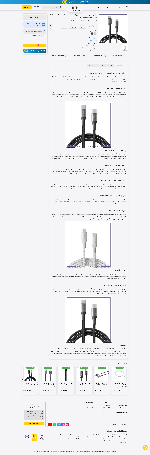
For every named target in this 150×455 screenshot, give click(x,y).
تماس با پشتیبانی (106, 410)
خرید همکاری (101, 7)
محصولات (108, 7)
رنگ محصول (93, 31)
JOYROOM (64, 27)
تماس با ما (90, 410)
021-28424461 (30, 423)
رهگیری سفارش (106, 408)
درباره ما (91, 405)
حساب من (108, 405)
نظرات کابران (92, 65)
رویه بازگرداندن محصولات (121, 412)
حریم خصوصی (124, 410)
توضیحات (119, 65)
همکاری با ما (90, 408)
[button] (22, 380)
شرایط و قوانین (123, 408)
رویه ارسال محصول (123, 405)
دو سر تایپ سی (73, 27)
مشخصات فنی (106, 65)
